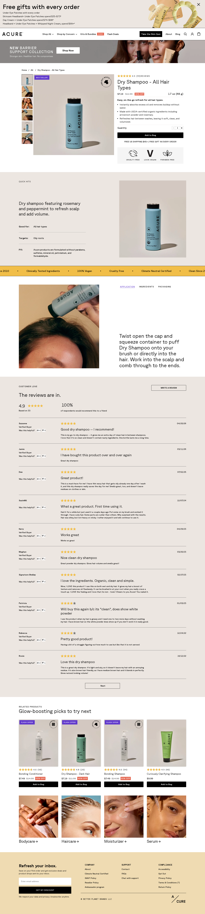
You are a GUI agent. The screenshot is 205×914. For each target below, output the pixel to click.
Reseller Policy (92, 882)
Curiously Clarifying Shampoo (164, 773)
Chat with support (130, 878)
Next (103, 686)
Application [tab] (127, 287)
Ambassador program (94, 887)
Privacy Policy (165, 878)
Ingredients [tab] (146, 287)
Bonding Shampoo (114, 773)
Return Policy (164, 887)
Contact (126, 869)
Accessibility (164, 869)
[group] (27, 79)
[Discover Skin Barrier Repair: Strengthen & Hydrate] (102, 51)
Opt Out (162, 874)
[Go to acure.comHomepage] (12, 34)
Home (24, 70)
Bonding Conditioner (31, 773)
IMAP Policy (90, 878)
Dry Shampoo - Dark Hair (75, 773)
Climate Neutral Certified (96, 874)
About (88, 869)
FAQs (124, 874)
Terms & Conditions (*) (169, 882)
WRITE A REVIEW (169, 388)
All (32, 70)
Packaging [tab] (164, 287)
